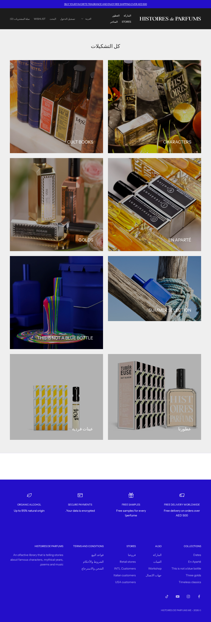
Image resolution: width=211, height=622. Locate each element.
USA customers (125, 582)
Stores (126, 21)
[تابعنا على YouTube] (178, 596)
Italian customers (125, 575)
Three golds (193, 575)
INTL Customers (125, 568)
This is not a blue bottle (186, 568)
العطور (116, 15)
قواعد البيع (97, 555)
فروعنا (132, 555)
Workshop (155, 568)
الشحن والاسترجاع (93, 568)
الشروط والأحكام (93, 562)
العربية (88, 18)
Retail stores (128, 562)
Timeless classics (190, 582)
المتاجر (114, 21)
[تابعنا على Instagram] (188, 596)
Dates (197, 555)
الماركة (127, 15)
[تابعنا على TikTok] (167, 596)
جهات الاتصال (154, 575)
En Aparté (194, 562)
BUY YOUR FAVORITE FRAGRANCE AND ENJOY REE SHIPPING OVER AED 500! (105, 4)
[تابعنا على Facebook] (199, 596)
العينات (157, 562)
